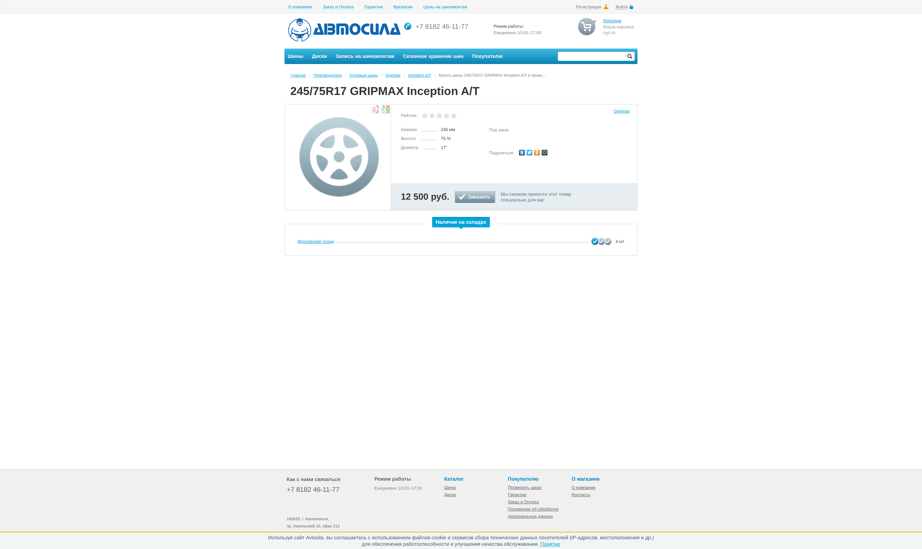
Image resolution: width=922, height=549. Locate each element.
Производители (327, 75)
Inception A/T (419, 75)
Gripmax (393, 75)
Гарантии (373, 7)
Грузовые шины (363, 75)
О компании (300, 7)
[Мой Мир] (545, 152)
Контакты (581, 494)
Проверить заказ (524, 487)
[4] (446, 115)
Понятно (550, 544)
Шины (450, 487)
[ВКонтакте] (522, 152)
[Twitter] (529, 152)
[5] (453, 115)
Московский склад (315, 241)
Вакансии (403, 7)
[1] (425, 115)
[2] (432, 115)
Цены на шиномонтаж (445, 7)
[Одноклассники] (537, 152)
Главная (298, 75)
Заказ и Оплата (338, 7)
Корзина (612, 20)
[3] (439, 115)
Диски (450, 494)
